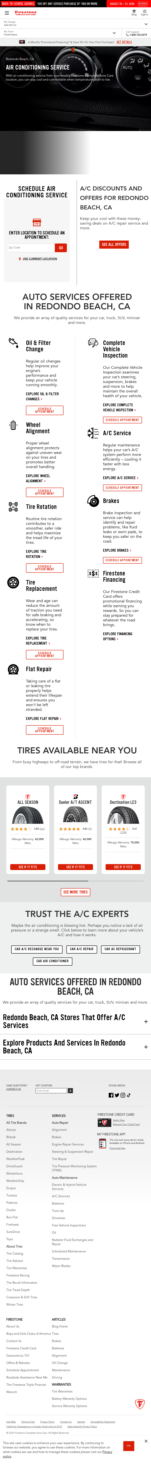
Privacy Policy (47, 1422)
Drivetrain (58, 1218)
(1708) (123, 832)
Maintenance (61, 1370)
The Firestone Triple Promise (26, 1385)
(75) (90, 829)
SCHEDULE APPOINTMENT (44, 410)
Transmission (61, 1258)
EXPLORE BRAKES (116, 550)
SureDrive (13, 1232)
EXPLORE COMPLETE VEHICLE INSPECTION (118, 407)
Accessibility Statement (103, 1422)
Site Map (11, 1422)
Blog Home (60, 1326)
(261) (42, 829)
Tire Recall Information (21, 1283)
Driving (57, 1377)
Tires (55, 1334)
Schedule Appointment (22, 1370)
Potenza (11, 1203)
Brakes (56, 1137)
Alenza (11, 1130)
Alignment (59, 1130)
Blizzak (11, 1137)
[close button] (146, 1441)
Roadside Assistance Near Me (27, 1377)
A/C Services (61, 1196)
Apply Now (119, 1120)
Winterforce (14, 1173)
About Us (12, 1326)
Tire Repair (59, 1159)
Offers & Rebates (18, 1363)
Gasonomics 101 (17, 1355)
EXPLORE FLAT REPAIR (42, 718)
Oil (54, 1232)
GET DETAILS (124, 42)
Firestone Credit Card (21, 1348)
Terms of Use (28, 1422)
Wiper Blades (61, 1266)
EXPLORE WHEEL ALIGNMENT (38, 478)
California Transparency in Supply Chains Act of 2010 (34, 1427)
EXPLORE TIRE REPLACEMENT (36, 641)
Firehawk (12, 1224)
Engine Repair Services (68, 1144)
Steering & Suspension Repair (72, 1152)
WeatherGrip (15, 1181)
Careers (81, 1422)
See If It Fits (27, 867)
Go (61, 248)
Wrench (11, 1392)
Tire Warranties (16, 1268)
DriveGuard (14, 1166)
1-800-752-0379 (138, 35)
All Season (13, 1144)
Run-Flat (12, 1217)
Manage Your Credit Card (126, 1124)
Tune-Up (58, 1211)
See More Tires (75, 892)
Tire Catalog (14, 1253)
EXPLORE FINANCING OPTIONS (117, 636)
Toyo (9, 1239)
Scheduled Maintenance (69, 1251)
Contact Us (13, 1341)
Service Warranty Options (69, 1406)
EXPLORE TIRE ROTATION (36, 554)
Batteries (58, 1203)
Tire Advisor (14, 1261)
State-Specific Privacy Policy (82, 1427)
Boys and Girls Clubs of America (28, 1334)
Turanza (11, 1195)
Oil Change (60, 1363)
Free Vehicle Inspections (69, 1225)
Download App (117, 1148)
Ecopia (11, 1188)
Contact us (13, 1089)
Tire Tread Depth (18, 1290)
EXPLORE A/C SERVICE (119, 477)
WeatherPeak (15, 1159)
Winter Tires (14, 1304)
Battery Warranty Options (69, 1399)
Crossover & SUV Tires (21, 1297)
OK (129, 1446)
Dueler (11, 1210)
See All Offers (114, 244)
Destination (14, 1152)
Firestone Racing (17, 1275)
